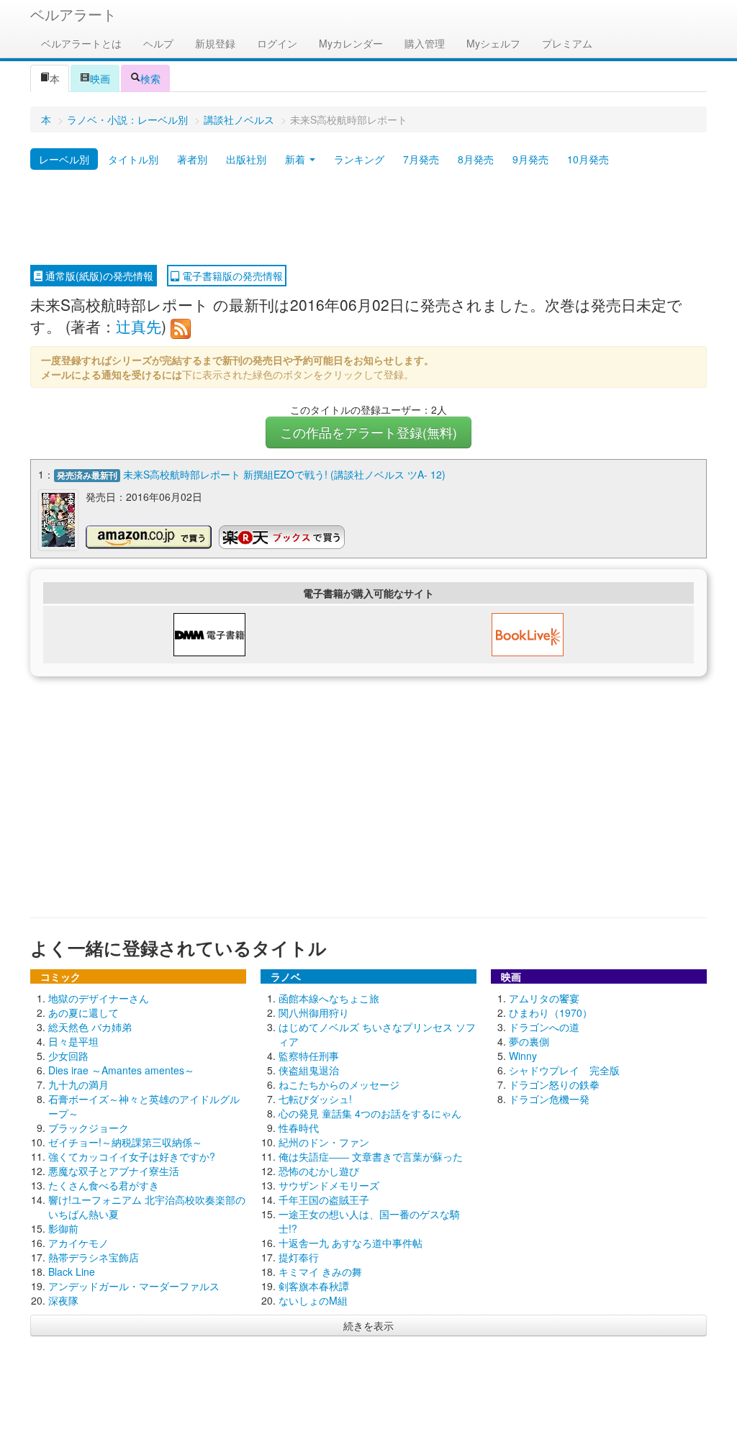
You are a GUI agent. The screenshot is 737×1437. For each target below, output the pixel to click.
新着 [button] (296, 159)
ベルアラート (73, 14)
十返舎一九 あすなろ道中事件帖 (350, 1243)
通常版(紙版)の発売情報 (97, 275)
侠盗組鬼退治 (309, 1070)
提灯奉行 (299, 1257)
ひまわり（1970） (550, 1012)
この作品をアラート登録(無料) (368, 432)
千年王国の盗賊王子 (324, 1199)
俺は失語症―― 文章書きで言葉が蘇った (371, 1156)
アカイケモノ (78, 1243)
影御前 (63, 1228)
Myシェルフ (493, 43)
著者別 (192, 159)
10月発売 (588, 159)
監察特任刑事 (309, 1055)
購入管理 (424, 43)
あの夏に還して (83, 1012)
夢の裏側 (529, 1041)
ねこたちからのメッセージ (339, 1084)
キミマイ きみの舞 (320, 1271)
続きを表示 (368, 1325)
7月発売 (421, 159)
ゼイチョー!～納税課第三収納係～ (125, 1142)
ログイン (277, 43)
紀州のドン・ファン (324, 1142)
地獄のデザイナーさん (98, 998)
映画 (100, 78)
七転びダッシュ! (315, 1099)
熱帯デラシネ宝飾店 (93, 1257)
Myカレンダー (351, 43)
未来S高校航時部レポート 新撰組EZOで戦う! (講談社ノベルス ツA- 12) (284, 474)
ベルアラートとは (81, 43)
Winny (523, 1055)
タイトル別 (133, 159)
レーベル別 (64, 159)
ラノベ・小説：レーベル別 (127, 119)
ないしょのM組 (313, 1300)
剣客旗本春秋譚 (314, 1286)
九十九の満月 (78, 1084)
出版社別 (246, 159)
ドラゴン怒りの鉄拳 (554, 1084)
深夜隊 (63, 1300)
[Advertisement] (368, 218)
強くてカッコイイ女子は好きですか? (131, 1156)
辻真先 (138, 326)
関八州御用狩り (314, 1012)
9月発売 (530, 159)
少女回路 (68, 1055)
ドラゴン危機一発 (549, 1099)
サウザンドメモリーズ (329, 1185)
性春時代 (299, 1127)
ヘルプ (158, 43)
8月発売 (476, 159)
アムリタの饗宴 (544, 998)
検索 (150, 78)
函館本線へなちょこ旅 (329, 998)
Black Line (71, 1271)
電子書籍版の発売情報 (231, 275)
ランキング (359, 159)
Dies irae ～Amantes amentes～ (121, 1070)
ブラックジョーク (88, 1127)
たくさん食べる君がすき (103, 1185)
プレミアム (567, 43)
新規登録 (215, 43)
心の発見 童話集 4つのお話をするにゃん (370, 1113)
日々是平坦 (73, 1041)
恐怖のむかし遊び (319, 1171)
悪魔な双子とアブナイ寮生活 (113, 1171)
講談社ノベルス (239, 119)
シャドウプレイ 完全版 (564, 1070)
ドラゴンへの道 (544, 1027)
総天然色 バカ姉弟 (90, 1027)
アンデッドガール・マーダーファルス (134, 1286)
